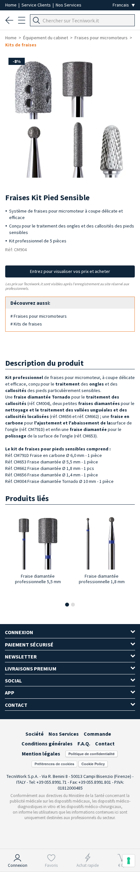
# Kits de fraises (26, 324)
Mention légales (41, 753)
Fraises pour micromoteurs (101, 38)
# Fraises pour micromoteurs (38, 316)
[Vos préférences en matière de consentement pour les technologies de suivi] (128, 860)
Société (34, 734)
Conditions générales (47, 743)
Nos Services (68, 5)
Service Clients (36, 5)
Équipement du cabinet (45, 38)
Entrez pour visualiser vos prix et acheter (70, 271)
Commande (97, 734)
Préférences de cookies (54, 763)
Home (11, 5)
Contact (105, 743)
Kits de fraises (20, 45)
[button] (67, 605)
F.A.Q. (83, 743)
